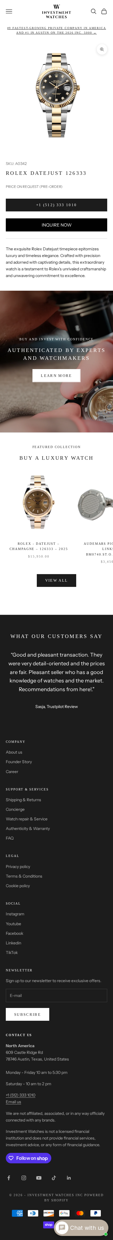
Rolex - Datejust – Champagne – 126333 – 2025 (39, 546)
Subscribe (27, 1014)
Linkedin (13, 943)
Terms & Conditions (24, 876)
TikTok (12, 952)
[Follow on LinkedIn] (69, 1178)
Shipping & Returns (23, 799)
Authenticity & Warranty (28, 828)
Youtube (13, 923)
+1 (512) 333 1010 (56, 205)
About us (14, 752)
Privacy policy (18, 866)
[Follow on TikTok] (54, 1178)
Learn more (56, 375)
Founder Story (19, 761)
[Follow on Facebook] (9, 1178)
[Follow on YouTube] (39, 1178)
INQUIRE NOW (57, 225)
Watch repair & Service (27, 819)
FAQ (10, 838)
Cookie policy (18, 885)
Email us (13, 1101)
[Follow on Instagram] (24, 1178)
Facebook (14, 933)
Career (12, 771)
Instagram (15, 913)
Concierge (15, 809)
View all (56, 580)
